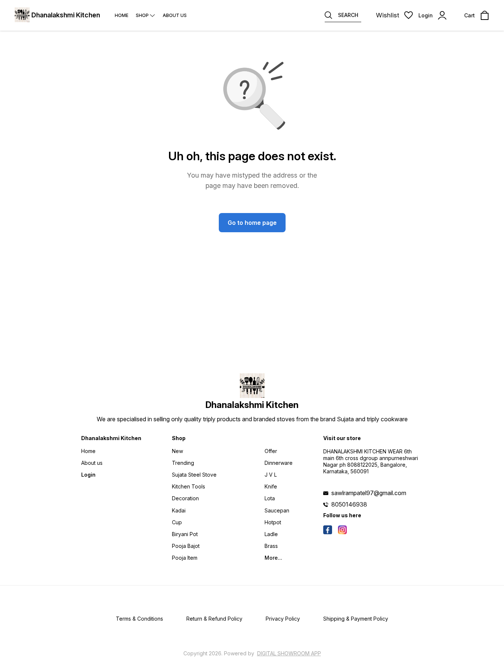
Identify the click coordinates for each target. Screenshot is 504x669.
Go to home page (252, 222)
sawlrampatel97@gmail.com (368, 493)
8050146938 (349, 504)
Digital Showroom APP (289, 653)
